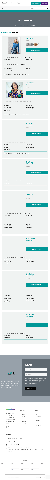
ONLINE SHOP (44, 3)
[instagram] (6, 426)
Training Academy (25, 423)
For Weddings (24, 421)
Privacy (37, 423)
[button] (47, 8)
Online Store (24, 426)
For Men (23, 416)
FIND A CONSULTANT (35, 3)
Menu (2, 8)
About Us (38, 414)
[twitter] (8, 426)
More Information (36, 50)
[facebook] (11, 426)
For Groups (24, 419)
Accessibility (38, 416)
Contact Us (38, 425)
